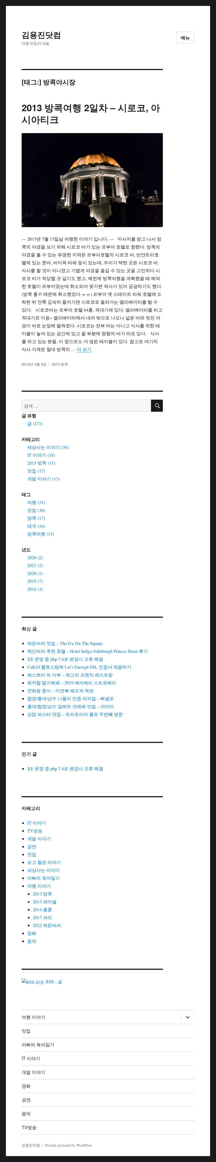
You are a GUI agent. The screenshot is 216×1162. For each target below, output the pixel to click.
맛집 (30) (36, 510)
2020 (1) (35, 573)
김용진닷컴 (41, 34)
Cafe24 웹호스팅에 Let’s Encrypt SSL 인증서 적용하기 (79, 667)
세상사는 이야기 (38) (48, 447)
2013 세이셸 (45, 901)
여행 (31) (36, 502)
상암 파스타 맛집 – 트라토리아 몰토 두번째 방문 (75, 714)
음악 (31, 941)
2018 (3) (35, 589)
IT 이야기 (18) (41, 455)
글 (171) (35, 423)
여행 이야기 (39, 886)
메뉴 (185, 37)
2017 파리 (42, 917)
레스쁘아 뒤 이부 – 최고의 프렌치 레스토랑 (70, 675)
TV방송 (34, 831)
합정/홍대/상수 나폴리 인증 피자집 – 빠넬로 (70, 698)
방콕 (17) (36, 518)
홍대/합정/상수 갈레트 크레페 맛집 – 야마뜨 (70, 706)
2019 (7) (35, 581)
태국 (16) (36, 526)
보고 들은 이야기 (44, 862)
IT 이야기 (36, 823)
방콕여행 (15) (40, 534)
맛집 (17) (36, 471)
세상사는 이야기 (43, 870)
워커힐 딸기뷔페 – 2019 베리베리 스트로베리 (71, 683)
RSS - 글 (53, 981)
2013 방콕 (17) (41, 463)
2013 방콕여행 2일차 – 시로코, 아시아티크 (91, 113)
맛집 (31, 854)
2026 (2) (35, 557)
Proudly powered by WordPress (68, 1145)
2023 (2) (35, 565)
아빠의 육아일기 (43, 878)
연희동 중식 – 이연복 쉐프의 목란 (60, 690)
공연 (31, 846)
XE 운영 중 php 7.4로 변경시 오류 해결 (65, 659)
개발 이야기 (39, 838)
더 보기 (84, 349)
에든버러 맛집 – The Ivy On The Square (64, 643)
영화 (31, 933)
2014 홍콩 (42, 909)
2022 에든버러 (47, 925)
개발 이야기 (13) (43, 479)
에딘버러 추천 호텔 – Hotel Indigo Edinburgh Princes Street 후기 (87, 651)
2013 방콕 (60, 364)
